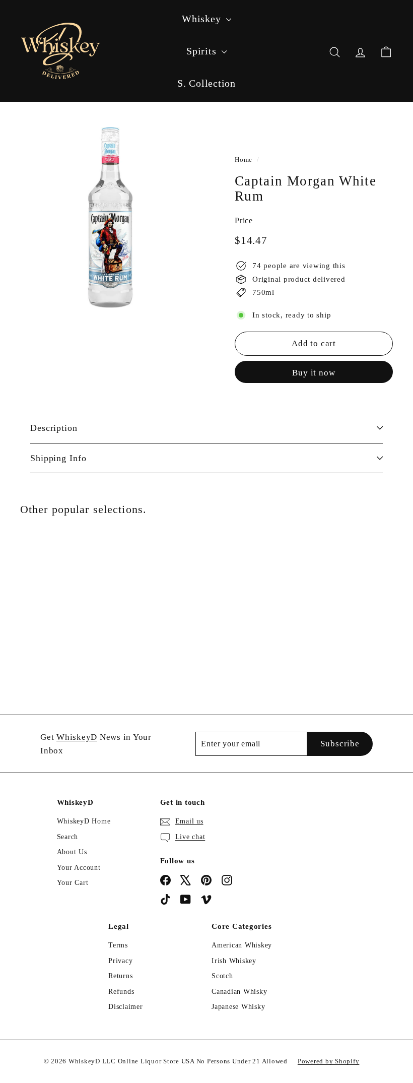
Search (68, 837)
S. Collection (206, 83)
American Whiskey (242, 945)
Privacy (120, 961)
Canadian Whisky (239, 991)
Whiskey (203, 18)
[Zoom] (110, 217)
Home (243, 159)
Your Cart (73, 882)
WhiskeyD (76, 737)
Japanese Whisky (238, 1006)
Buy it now (313, 372)
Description (54, 428)
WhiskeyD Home (84, 821)
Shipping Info (58, 458)
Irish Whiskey (234, 961)
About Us (72, 852)
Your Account (79, 867)
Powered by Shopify (329, 1061)
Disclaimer (125, 1006)
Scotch (222, 976)
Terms (118, 945)
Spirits (202, 50)
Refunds (121, 991)
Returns (120, 976)
